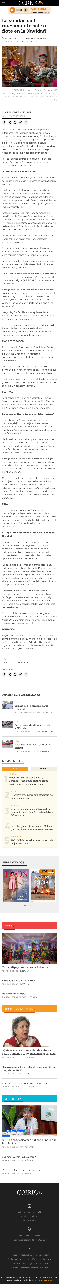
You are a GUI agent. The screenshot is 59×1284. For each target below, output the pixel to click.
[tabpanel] (16, 885)
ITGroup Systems (43, 1280)
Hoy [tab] (15, 769)
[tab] (25, 905)
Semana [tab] (44, 769)
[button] (29, 67)
